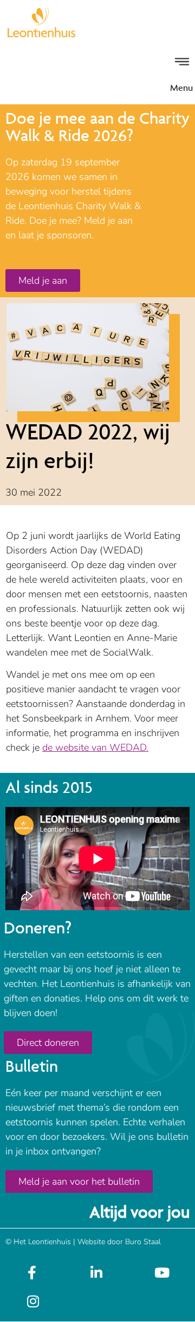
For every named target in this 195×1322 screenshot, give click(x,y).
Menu (181, 87)
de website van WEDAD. (95, 747)
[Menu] (182, 61)
